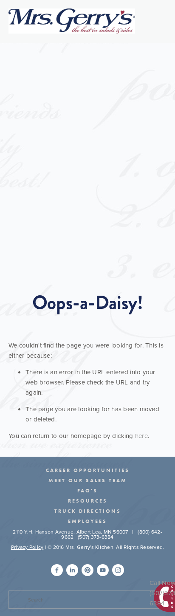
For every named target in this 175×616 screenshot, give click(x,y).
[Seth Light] (57, 570)
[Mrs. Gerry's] (103, 570)
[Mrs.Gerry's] (87, 570)
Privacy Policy (27, 547)
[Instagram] (118, 570)
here (141, 435)
